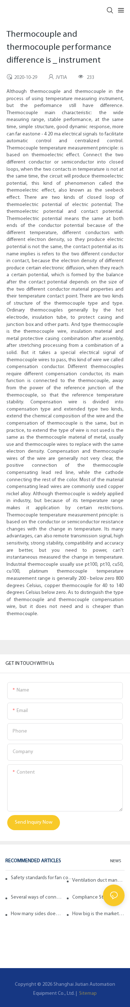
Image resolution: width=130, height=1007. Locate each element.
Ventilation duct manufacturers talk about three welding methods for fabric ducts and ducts (98, 880)
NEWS (115, 861)
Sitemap (87, 993)
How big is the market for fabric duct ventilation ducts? (98, 914)
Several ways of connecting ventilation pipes (37, 897)
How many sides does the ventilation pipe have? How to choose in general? (37, 914)
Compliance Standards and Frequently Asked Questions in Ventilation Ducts (98, 897)
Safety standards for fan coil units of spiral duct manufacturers (42, 878)
